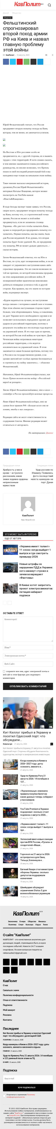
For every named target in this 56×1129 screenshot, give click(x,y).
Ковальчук (7, 744)
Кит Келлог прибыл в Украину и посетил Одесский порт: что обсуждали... (27, 736)
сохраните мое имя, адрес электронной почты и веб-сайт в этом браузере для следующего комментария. (26, 674)
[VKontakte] (6, 970)
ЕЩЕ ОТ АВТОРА (13, 538)
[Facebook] (6, 62)
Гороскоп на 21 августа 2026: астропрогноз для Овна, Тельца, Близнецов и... (35, 857)
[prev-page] (5, 603)
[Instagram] (14, 962)
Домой (6, 13)
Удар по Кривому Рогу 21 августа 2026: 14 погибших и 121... (34, 779)
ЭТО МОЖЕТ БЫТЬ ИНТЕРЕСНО (20, 534)
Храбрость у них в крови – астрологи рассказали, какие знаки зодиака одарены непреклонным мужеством (15, 477)
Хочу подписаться (26, 1088)
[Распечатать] (33, 62)
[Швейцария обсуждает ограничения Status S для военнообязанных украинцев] (10, 891)
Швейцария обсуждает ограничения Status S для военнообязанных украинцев (35, 890)
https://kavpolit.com (28, 520)
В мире (6, 1062)
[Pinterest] (20, 62)
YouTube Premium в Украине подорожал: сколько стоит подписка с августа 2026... (34, 812)
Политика (7, 1040)
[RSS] (30, 962)
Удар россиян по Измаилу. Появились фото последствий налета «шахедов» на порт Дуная (42, 476)
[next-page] (9, 603)
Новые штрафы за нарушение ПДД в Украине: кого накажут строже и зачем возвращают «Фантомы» (36, 570)
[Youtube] (14, 970)
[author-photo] (28, 511)
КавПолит (10, 55)
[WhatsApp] (27, 62)
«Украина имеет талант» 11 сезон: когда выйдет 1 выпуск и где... (36, 827)
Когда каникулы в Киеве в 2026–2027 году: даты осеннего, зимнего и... (33, 763)
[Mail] (22, 962)
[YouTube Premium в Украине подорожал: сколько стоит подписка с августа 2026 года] (10, 812)
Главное (6, 1051)
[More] (47, 62)
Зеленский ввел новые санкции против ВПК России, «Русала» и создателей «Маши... (36, 842)
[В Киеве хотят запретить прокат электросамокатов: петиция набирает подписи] (10, 588)
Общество (16, 13)
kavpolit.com (14, 1115)
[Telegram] (40, 62)
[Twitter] (13, 62)
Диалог (49, 433)
